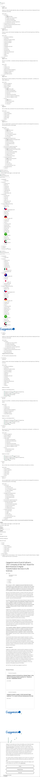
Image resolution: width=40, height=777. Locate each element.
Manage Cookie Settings (10, 746)
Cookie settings (10, 726)
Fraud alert (10, 729)
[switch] (10, 172)
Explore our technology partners (8, 389)
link (3, 58)
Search (1, 522)
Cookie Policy (22, 763)
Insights (5, 7)
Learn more (4, 13)
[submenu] (5, 397)
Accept (20, 766)
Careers (5, 76)
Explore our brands (5, 387)
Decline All (20, 772)
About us (5, 121)
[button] (6, 248)
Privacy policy (10, 724)
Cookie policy (10, 728)
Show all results (3, 540)
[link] (10, 3)
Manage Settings (20, 769)
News (5, 106)
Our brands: (8, 736)
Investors (9, 721)
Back (7, 16)
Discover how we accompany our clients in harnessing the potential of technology (17, 520)
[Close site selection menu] (5, 251)
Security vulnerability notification (13, 725)
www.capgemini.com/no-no (21, 665)
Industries (6, 29)
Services (5, 58)
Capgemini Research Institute (7, 353)
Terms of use (10, 722)
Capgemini (18, 584)
